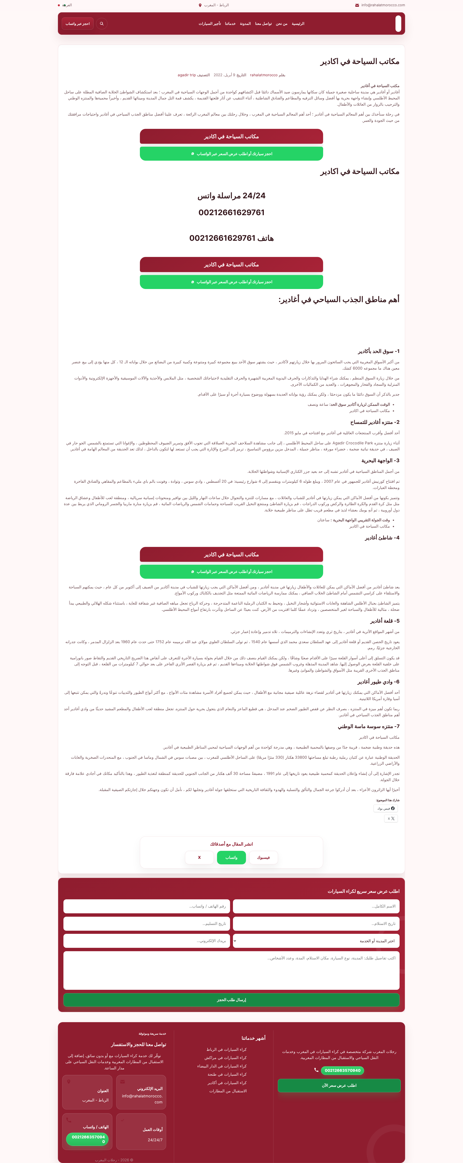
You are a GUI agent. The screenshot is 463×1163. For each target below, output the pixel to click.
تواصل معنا (263, 23)
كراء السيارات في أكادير (227, 1082)
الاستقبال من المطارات (228, 1090)
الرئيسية (298, 23)
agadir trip (187, 75)
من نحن (281, 23)
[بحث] (102, 23)
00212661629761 (222, 238)
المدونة (245, 23)
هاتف (265, 238)
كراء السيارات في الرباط (226, 1049)
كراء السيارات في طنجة (227, 1074)
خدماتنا (230, 23)
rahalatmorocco (264, 75)
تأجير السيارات (210, 23)
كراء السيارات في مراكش (225, 1057)
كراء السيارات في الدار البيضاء (222, 1066)
